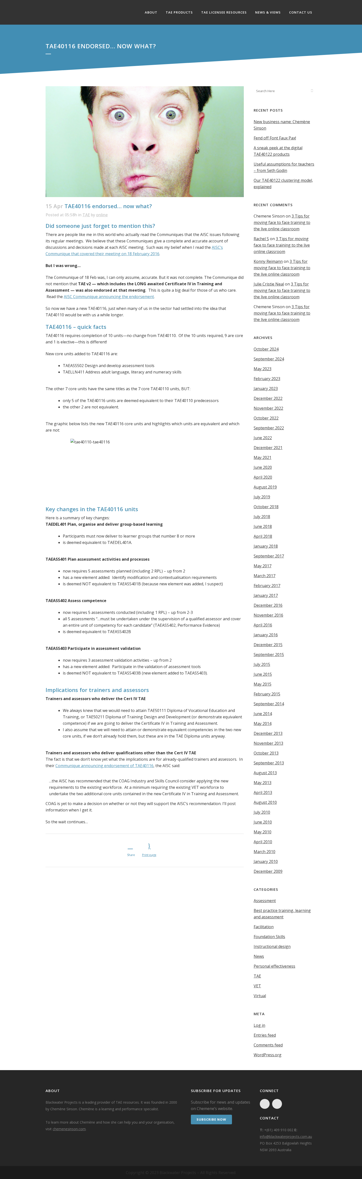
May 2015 (262, 684)
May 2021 (262, 457)
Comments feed (268, 1045)
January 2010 (266, 861)
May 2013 (262, 782)
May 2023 (262, 368)
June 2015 (263, 674)
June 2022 (263, 437)
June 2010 (263, 822)
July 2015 (262, 664)
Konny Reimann (268, 261)
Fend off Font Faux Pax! (275, 138)
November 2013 (268, 743)
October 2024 (266, 349)
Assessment (265, 900)
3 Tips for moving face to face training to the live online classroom (282, 222)
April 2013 (263, 792)
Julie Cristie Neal (269, 284)
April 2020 (263, 477)
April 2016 (263, 625)
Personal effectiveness (274, 966)
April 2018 (263, 536)
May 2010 (262, 832)
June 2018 (263, 526)
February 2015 (267, 694)
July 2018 (262, 516)
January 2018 (266, 546)
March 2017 (264, 575)
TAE (86, 215)
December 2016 (268, 605)
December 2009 (268, 871)
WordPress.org (267, 1055)
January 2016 (266, 635)
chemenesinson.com (69, 1129)
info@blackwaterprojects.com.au (286, 1136)
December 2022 (268, 398)
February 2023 (267, 378)
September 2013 (269, 763)
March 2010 (264, 851)
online (102, 215)
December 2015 (268, 644)
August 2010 (265, 802)
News (259, 956)
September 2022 (269, 428)
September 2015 (269, 654)
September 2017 (269, 556)
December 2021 (268, 447)
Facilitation (264, 926)
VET (257, 986)
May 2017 (262, 566)
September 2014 (269, 704)
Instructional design (272, 946)
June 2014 (263, 713)
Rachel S (261, 238)
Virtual (260, 995)
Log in (259, 1025)
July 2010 (262, 812)
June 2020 (263, 467)
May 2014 (262, 723)
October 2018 (266, 506)
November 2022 (268, 408)
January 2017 (266, 595)
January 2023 (266, 388)
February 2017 (267, 585)
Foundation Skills (269, 936)
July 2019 (262, 497)
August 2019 (265, 487)
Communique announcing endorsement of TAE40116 (104, 765)
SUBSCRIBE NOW (211, 1119)
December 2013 (268, 733)
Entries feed (265, 1035)
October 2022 (266, 418)
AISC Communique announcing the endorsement (109, 296)
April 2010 (263, 841)
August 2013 (265, 772)
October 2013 (266, 753)
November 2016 (268, 615)
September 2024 (269, 359)
